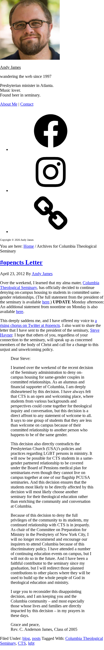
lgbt (31, 643)
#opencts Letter (21, 262)
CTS (22, 643)
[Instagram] (51, 190)
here (45, 302)
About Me (8, 104)
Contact (26, 104)
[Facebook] (51, 149)
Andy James (10, 67)
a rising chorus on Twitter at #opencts (48, 323)
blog (26, 638)
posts (36, 638)
